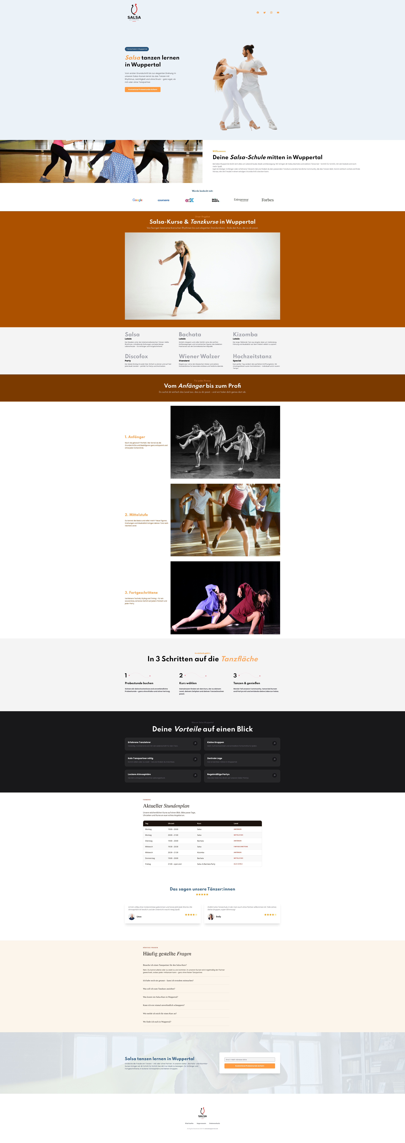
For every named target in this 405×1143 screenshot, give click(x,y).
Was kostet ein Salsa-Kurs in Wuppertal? (160, 997)
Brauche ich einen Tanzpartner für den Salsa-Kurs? (165, 965)
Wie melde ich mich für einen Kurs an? (160, 1013)
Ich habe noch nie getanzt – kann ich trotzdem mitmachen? (168, 980)
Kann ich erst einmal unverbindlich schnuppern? (164, 1005)
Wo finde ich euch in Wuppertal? (157, 1022)
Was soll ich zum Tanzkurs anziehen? (159, 989)
